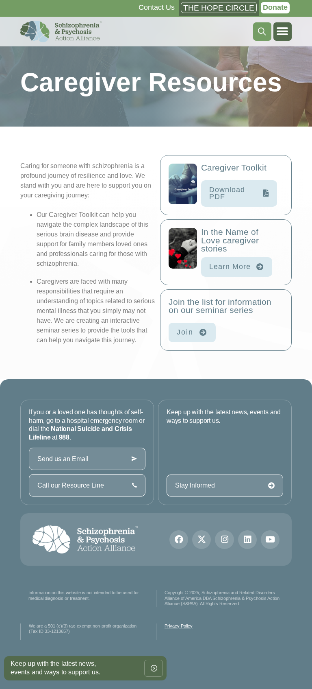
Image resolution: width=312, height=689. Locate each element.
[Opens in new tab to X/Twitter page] (201, 539)
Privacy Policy (179, 625)
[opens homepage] (61, 31)
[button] (282, 31)
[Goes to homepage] (85, 539)
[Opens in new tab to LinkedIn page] (247, 539)
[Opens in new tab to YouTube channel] (270, 539)
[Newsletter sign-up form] (153, 668)
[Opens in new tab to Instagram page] (224, 539)
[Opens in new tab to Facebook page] (178, 539)
